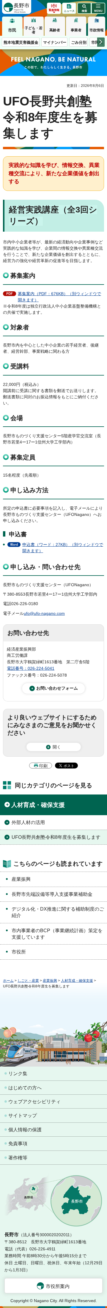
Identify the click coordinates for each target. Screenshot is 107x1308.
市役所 (19, 951)
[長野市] (16, 7)
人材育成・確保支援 (38, 805)
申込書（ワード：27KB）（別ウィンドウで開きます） (62, 547)
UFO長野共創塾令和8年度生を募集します (56, 837)
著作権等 (17, 1157)
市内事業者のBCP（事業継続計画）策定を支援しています (57, 934)
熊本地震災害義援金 (21, 42)
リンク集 (17, 1073)
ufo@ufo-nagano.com (44, 613)
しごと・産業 (28, 981)
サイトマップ (22, 1115)
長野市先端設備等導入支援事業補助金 (52, 894)
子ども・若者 (34, 30)
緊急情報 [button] (54, 10)
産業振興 (21, 879)
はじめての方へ (25, 1087)
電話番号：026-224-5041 (30, 668)
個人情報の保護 (25, 1129)
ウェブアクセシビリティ (34, 1101)
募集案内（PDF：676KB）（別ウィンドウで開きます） (59, 296)
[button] (84, 8)
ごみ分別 (78, 42)
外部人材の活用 (28, 822)
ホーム (8, 981)
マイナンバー (54, 42)
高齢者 (54, 30)
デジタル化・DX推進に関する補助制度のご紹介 (58, 912)
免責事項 (17, 1143)
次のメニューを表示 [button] (101, 42)
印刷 (43, 765)
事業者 (76, 30)
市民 (12, 30)
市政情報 (96, 30)
